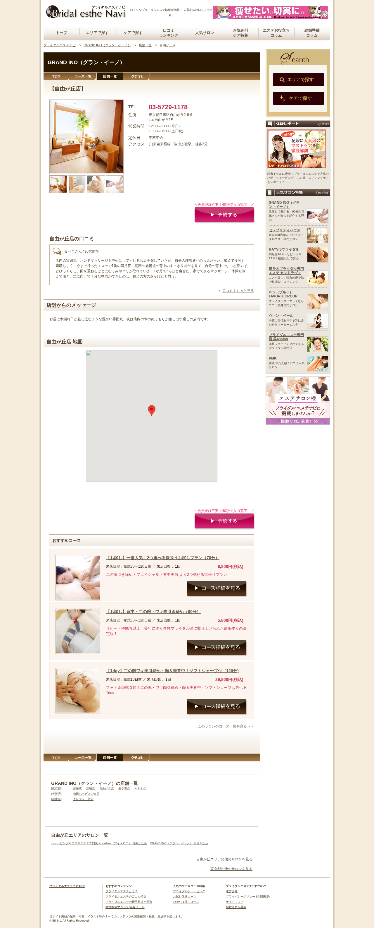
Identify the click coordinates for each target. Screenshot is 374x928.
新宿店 (90, 788)
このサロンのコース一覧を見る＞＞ (226, 726)
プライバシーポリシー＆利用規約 (248, 896)
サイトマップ (234, 901)
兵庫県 (56, 799)
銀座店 (77, 788)
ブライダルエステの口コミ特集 (125, 896)
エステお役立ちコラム (276, 32)
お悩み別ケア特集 (240, 32)
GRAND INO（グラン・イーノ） (284, 205)
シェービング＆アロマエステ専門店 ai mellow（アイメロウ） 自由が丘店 (99, 843)
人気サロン (204, 32)
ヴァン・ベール (281, 316)
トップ (61, 32)
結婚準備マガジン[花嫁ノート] (125, 907)
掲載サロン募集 (236, 907)
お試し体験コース (184, 896)
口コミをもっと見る (238, 291)
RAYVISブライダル (284, 249)
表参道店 (124, 788)
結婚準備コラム (312, 32)
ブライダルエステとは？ (121, 891)
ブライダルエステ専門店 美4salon (286, 337)
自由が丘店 (106, 788)
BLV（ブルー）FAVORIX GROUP (283, 294)
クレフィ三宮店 (83, 799)
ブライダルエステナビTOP (67, 886)
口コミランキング (168, 32)
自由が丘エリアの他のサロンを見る (224, 859)
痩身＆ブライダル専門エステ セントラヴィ (286, 271)
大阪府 (56, 793)
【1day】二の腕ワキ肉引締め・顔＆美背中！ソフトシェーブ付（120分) (172, 670)
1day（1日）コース (186, 901)
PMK (273, 358)
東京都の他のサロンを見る (231, 869)
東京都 (56, 788)
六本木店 (140, 788)
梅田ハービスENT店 (86, 793)
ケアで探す (133, 32)
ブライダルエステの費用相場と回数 (128, 901)
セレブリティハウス (284, 230)
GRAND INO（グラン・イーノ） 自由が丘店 (179, 843)
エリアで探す (97, 32)
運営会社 (232, 891)
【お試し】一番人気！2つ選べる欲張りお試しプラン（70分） (162, 557)
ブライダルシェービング (189, 891)
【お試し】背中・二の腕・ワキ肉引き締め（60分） (153, 611)
